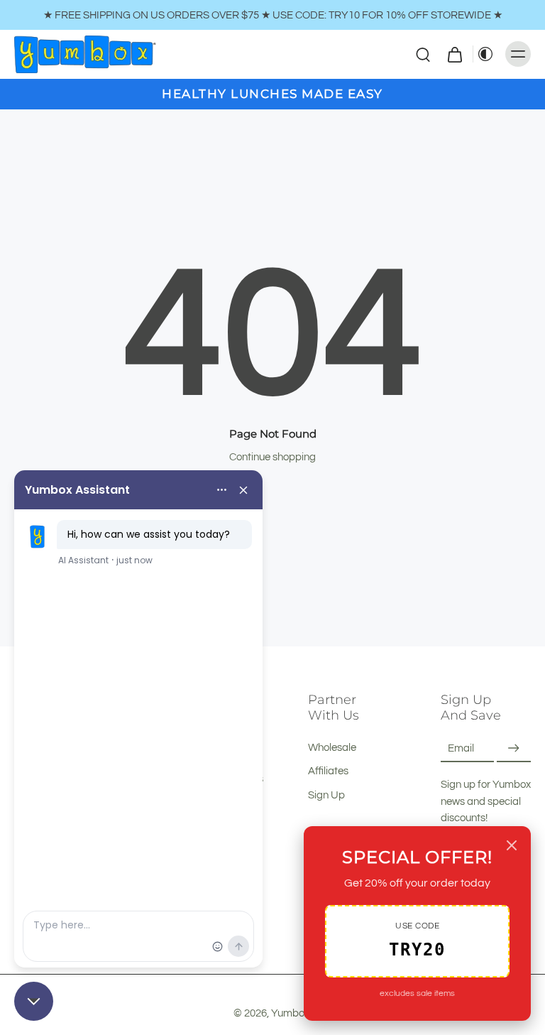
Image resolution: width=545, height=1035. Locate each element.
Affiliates (328, 771)
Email (461, 748)
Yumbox (290, 1013)
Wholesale (332, 747)
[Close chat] (33, 1001)
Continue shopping (272, 456)
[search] (423, 54)
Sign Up (326, 795)
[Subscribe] (514, 748)
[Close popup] (512, 845)
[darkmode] (485, 54)
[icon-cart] (454, 54)
